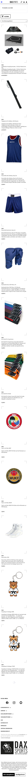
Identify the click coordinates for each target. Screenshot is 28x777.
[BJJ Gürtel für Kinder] (14, 371)
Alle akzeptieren (8, 774)
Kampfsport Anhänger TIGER (8, 666)
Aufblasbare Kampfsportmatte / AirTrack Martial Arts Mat (13, 67)
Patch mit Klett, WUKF (6, 502)
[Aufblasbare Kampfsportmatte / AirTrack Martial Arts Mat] (14, 44)
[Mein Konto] (26, 2)
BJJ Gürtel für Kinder (6, 393)
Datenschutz (4, 723)
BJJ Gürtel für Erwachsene (7, 339)
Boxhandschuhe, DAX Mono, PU (8, 284)
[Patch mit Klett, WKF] (14, 425)
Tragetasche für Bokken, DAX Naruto (9, 121)
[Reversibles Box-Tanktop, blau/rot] (14, 153)
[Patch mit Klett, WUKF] (14, 480)
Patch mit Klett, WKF (6, 448)
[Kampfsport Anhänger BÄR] (14, 589)
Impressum (3, 725)
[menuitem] (5, 1)
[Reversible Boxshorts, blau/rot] (14, 207)
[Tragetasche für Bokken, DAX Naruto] (14, 98)
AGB (2, 720)
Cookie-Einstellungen (5, 737)
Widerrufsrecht (5, 731)
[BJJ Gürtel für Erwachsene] (14, 316)
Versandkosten (22, 734)
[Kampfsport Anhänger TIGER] (14, 643)
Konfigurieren (20, 774)
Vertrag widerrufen (6, 728)
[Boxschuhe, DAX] (14, 534)
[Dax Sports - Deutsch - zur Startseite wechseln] (14, 2)
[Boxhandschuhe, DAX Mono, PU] (14, 262)
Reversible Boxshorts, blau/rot (8, 230)
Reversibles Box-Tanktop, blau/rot (9, 175)
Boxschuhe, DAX (5, 557)
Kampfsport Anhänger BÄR (7, 611)
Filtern (6, 16)
